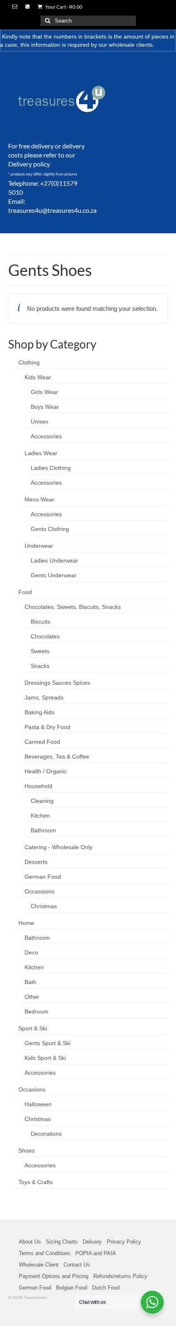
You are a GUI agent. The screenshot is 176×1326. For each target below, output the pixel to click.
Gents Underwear (54, 575)
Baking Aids (39, 712)
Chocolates (45, 636)
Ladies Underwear (54, 560)
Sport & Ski (32, 1028)
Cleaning (42, 800)
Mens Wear (39, 499)
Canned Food (42, 741)
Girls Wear (44, 392)
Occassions (39, 891)
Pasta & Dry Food (47, 727)
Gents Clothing (50, 529)
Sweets (40, 651)
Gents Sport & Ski (47, 1043)
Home (26, 923)
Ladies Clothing (51, 468)
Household (38, 786)
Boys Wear (45, 406)
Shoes (26, 1150)
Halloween (38, 1104)
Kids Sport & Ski (45, 1058)
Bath (30, 982)
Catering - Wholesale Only (59, 847)
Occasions (31, 1089)
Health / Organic (46, 771)
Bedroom (36, 1011)
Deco (31, 952)
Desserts (36, 862)
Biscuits (40, 621)
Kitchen (40, 815)
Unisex (39, 421)
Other (32, 996)
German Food (43, 876)
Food (25, 592)
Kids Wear (38, 377)
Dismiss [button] (166, 44)
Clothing (29, 362)
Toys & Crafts (35, 1182)
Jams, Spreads (44, 697)
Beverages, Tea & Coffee (57, 756)
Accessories (46, 436)
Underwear (39, 545)
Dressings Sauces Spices (57, 682)
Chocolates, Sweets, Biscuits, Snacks (73, 607)
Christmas (44, 906)
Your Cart (63, 7)
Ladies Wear (41, 453)
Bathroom (43, 830)
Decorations (46, 1133)
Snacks (40, 666)
